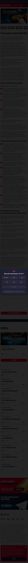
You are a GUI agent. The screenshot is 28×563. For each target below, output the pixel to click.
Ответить (14, 286)
